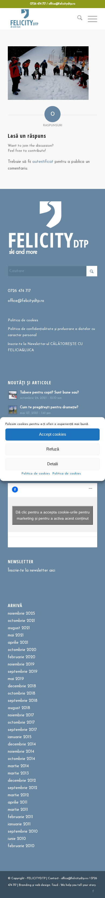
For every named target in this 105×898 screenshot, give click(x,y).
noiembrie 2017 (21, 715)
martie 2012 (18, 795)
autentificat (42, 162)
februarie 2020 (21, 657)
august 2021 (19, 628)
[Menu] (89, 18)
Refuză (52, 449)
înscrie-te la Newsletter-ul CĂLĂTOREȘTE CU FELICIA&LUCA (45, 347)
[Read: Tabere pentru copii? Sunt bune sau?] (13, 395)
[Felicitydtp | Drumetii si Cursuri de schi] (43, 18)
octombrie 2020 (22, 650)
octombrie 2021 (21, 621)
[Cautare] (77, 18)
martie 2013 (18, 774)
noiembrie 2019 (21, 665)
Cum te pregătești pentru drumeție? (49, 407)
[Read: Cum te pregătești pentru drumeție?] (13, 410)
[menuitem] (77, 18)
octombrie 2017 (21, 723)
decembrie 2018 (22, 686)
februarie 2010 (21, 846)
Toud (54, 885)
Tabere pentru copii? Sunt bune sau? (49, 392)
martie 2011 (18, 810)
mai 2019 (16, 679)
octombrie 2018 (21, 694)
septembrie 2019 (22, 672)
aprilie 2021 (18, 643)
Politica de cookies (36, 473)
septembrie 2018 (22, 701)
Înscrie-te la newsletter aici (31, 571)
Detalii (52, 464)
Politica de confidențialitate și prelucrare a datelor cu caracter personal (51, 332)
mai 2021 (16, 635)
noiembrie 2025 (21, 614)
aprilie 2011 (17, 803)
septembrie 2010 (23, 832)
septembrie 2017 (22, 730)
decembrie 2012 (22, 781)
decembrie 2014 (22, 744)
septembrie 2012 (22, 788)
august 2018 (19, 708)
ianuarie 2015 (20, 737)
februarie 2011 (20, 817)
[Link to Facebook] (93, 891)
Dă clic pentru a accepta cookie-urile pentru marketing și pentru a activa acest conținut (53, 515)
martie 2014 (18, 766)
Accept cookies (52, 434)
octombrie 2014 (21, 759)
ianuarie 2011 (19, 824)
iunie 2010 (17, 839)
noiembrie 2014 (21, 752)
